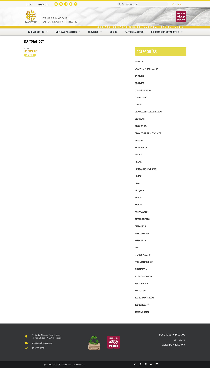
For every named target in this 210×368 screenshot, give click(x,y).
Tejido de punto (141, 283)
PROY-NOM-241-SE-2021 (144, 262)
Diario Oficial (141, 126)
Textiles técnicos (142, 304)
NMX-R (137, 183)
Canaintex (139, 83)
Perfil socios (140, 240)
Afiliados (139, 61)
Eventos (138, 154)
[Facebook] (56, 4)
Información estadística (165, 32)
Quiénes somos (35, 32)
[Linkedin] (75, 4)
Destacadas (140, 118)
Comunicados (141, 97)
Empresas (139, 140)
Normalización (141, 211)
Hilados (138, 161)
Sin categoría (141, 269)
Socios (113, 32)
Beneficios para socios (172, 335)
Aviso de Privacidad (173, 345)
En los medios (141, 147)
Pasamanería (140, 226)
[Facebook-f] (140, 364)
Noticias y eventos (66, 32)
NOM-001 (138, 197)
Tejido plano (140, 290)
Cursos (138, 104)
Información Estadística (145, 169)
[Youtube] (70, 4)
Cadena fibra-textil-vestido (146, 68)
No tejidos (139, 190)
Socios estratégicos (143, 276)
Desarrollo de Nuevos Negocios (148, 111)
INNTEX (138, 176)
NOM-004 (138, 204)
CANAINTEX (139, 76)
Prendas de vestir (142, 254)
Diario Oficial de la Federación (148, 133)
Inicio (29, 4)
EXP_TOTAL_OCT (34, 41)
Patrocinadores (134, 32)
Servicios (93, 32)
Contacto (43, 4)
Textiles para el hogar (144, 297)
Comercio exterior (143, 90)
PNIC (137, 247)
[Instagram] (66, 4)
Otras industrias (142, 219)
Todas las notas (142, 312)
